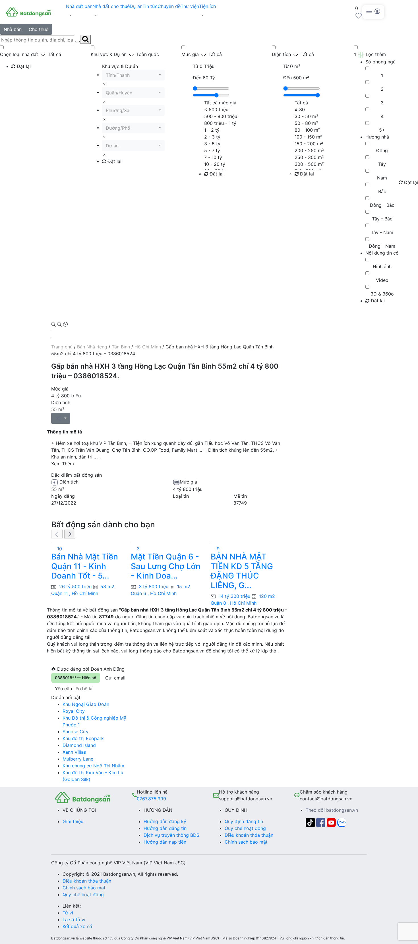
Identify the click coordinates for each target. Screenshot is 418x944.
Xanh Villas (74, 752)
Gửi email (115, 678)
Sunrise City (75, 731)
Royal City (74, 711)
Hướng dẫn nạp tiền (165, 842)
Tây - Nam (382, 232)
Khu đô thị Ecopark (83, 738)
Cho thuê (38, 29)
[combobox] (133, 75)
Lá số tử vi (74, 919)
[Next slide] (69, 534)
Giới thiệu (73, 821)
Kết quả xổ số (77, 926)
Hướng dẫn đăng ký (165, 821)
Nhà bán (13, 29)
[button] (79, 15)
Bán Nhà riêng (92, 347)
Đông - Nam (382, 246)
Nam (382, 178)
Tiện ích (207, 6)
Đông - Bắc (382, 205)
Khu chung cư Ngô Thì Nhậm (93, 766)
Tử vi (68, 913)
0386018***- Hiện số (75, 677)
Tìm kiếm (23, 78)
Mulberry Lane (78, 759)
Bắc (382, 191)
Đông (382, 150)
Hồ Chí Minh (147, 347)
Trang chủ (62, 347)
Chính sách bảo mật (246, 842)
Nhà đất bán (79, 6)
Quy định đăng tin (244, 821)
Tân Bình (121, 347)
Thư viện (190, 6)
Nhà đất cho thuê (111, 6)
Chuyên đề (169, 6)
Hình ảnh (382, 266)
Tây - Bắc (382, 219)
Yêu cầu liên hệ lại (74, 688)
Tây (382, 164)
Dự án (136, 6)
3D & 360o (382, 294)
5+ (382, 130)
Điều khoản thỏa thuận (249, 835)
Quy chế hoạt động (245, 828)
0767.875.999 (151, 799)
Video (382, 280)
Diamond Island (79, 745)
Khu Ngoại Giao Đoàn (86, 704)
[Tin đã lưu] (358, 15)
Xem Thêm (62, 463)
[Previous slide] (57, 534)
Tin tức (150, 6)
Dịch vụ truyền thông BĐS (171, 835)
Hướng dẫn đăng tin (165, 828)
